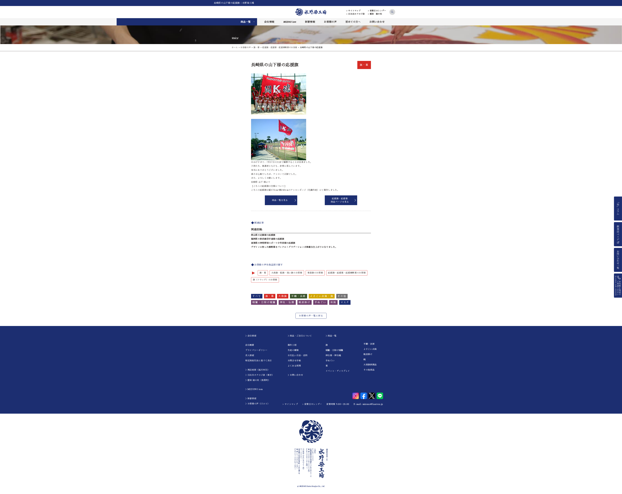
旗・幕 (256, 47)
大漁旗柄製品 (370, 365)
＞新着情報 (250, 398)
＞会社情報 (250, 336)
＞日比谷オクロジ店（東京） (259, 375)
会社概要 (249, 345)
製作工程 (292, 345)
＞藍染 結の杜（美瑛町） (257, 380)
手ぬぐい (330, 361)
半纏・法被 (368, 344)
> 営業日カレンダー (377, 11)
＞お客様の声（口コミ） (257, 404)
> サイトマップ (353, 11)
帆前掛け (367, 354)
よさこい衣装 (370, 349)
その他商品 (368, 370)
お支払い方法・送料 (298, 355)
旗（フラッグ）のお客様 (265, 280)
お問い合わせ (377, 22)
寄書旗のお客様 (315, 273)
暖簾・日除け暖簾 (334, 350)
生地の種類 (293, 350)
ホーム (235, 47)
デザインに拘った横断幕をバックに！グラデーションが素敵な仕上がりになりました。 (294, 247)
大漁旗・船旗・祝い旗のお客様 (286, 273)
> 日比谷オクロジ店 (355, 14)
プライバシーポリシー (256, 350)
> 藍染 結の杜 (375, 14)
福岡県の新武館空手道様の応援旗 (267, 239)
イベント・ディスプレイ (338, 371)
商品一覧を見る (280, 200)
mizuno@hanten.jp (373, 404)
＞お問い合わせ (295, 375)
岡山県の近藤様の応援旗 (263, 235)
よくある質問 (294, 366)
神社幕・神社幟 (333, 355)
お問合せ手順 (294, 361)
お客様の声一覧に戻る (311, 316)
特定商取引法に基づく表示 (258, 361)
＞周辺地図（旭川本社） (257, 370)
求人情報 (249, 355)
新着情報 (310, 22)
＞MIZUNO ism (254, 389)
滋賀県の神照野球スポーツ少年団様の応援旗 (273, 243)
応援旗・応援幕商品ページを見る (340, 200)
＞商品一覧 (331, 336)
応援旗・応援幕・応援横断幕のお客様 (279, 47)
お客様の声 (330, 22)
